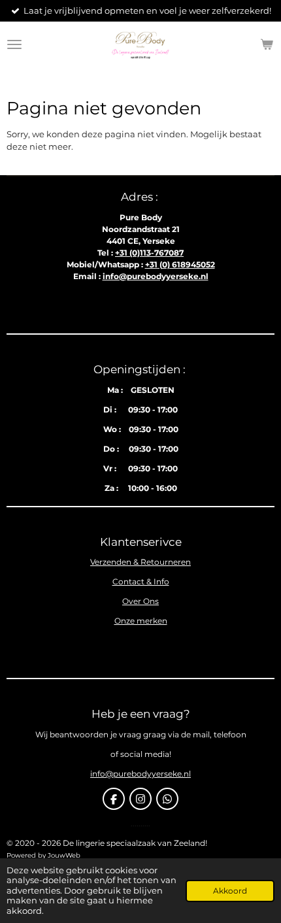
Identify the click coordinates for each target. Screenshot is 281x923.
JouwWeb (64, 855)
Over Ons (140, 601)
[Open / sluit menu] (14, 44)
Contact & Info (140, 581)
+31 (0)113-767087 (149, 253)
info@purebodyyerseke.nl (155, 276)
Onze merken (140, 621)
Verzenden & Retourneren (140, 562)
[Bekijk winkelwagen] (266, 44)
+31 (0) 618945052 (180, 264)
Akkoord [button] (230, 891)
